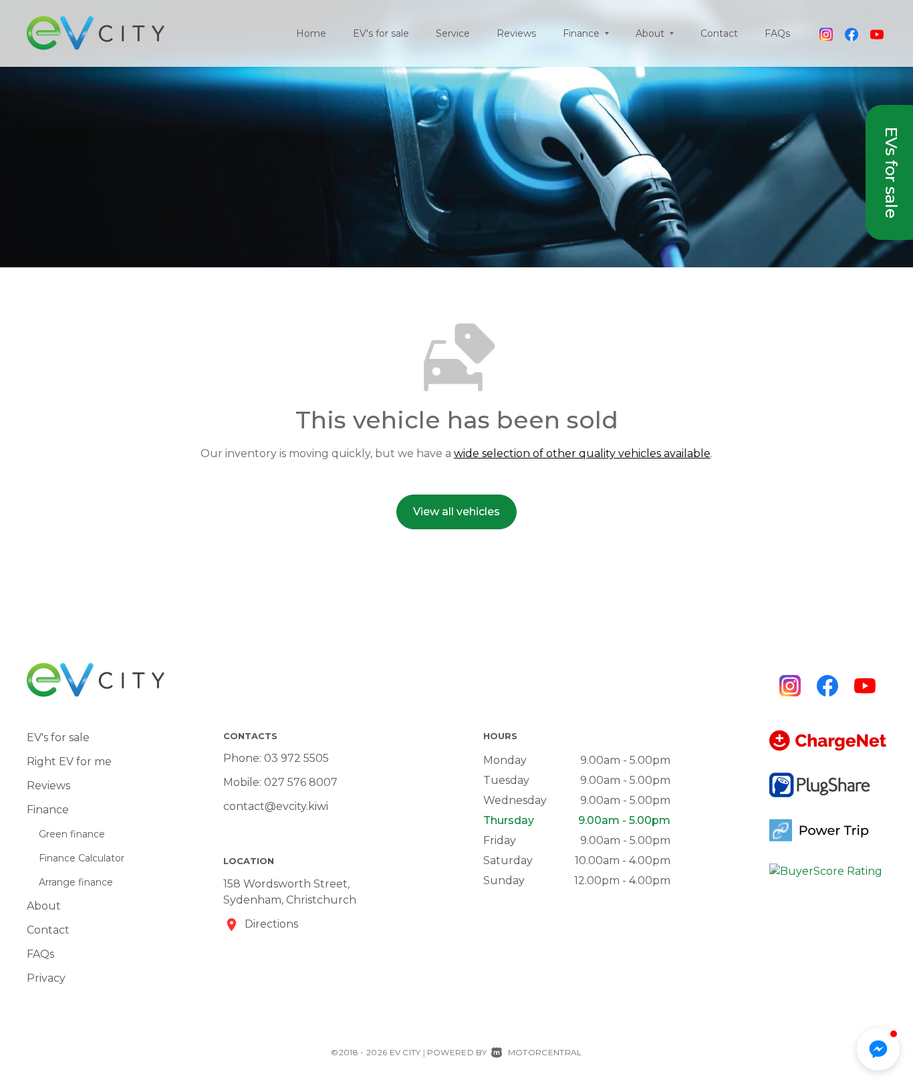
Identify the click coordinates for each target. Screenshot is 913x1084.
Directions (271, 924)
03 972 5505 (296, 758)
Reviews (516, 33)
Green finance (72, 834)
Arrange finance (76, 882)
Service (453, 33)
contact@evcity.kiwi (275, 806)
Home (311, 33)
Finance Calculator (81, 858)
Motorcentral (544, 1052)
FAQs (777, 33)
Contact (719, 33)
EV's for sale (381, 33)
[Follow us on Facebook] (851, 33)
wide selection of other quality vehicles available (582, 453)
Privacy (46, 978)
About (44, 906)
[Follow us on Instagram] (826, 33)
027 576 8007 (301, 782)
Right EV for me (69, 761)
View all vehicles (456, 511)
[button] (878, 1049)
